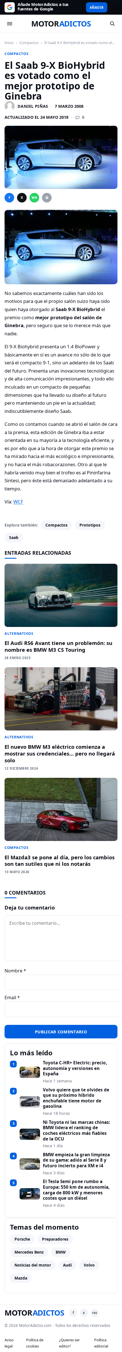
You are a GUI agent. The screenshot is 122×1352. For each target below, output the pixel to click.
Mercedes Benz (29, 1252)
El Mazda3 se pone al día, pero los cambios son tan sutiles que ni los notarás (60, 860)
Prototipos (89, 525)
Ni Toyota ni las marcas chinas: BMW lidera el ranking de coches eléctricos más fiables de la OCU (76, 1131)
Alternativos (19, 633)
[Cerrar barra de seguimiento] (113, 7)
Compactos (29, 42)
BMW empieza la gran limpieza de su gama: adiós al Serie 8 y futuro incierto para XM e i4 (76, 1160)
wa (34, 197)
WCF (18, 501)
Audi (67, 1265)
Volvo (89, 1265)
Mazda (20, 1278)
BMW (61, 1252)
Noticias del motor (32, 1265)
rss (94, 1313)
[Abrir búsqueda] (112, 24)
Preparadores (55, 1239)
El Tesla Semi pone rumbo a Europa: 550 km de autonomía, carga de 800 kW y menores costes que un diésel (76, 1190)
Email (12, 997)
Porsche (22, 1239)
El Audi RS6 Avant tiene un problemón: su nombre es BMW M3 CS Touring (58, 646)
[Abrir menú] (10, 24)
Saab (13, 537)
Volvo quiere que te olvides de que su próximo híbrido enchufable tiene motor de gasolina (76, 1098)
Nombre (15, 971)
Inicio (9, 42)
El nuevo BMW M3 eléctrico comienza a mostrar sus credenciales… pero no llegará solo (60, 753)
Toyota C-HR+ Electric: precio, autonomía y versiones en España (75, 1068)
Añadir (97, 7)
